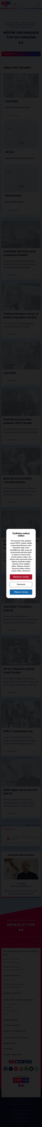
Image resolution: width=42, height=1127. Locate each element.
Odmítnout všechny (21, 577)
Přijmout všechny (21, 592)
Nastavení (21, 584)
